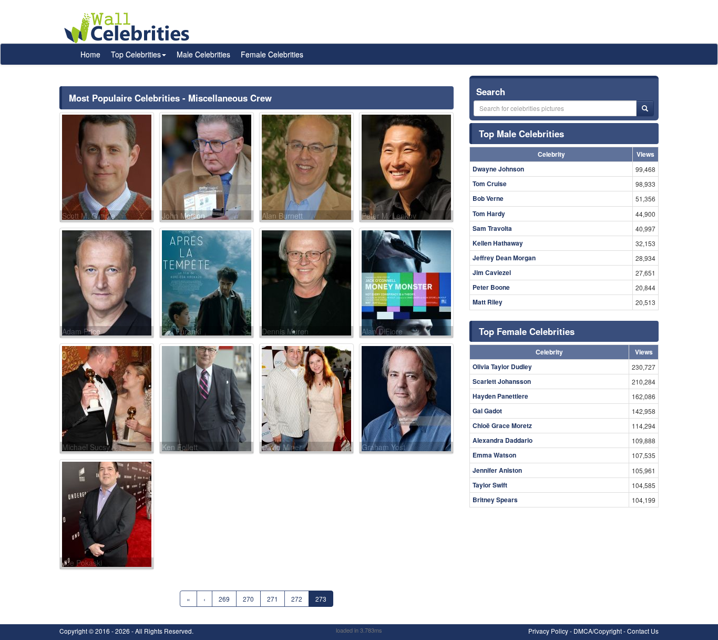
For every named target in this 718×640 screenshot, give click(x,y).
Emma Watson (494, 455)
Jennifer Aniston (497, 470)
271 (272, 598)
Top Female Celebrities (527, 331)
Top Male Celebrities (521, 133)
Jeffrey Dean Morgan (504, 257)
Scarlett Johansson (502, 381)
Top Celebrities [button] (136, 54)
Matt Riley (487, 302)
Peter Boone (491, 287)
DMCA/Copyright (597, 630)
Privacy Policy (548, 630)
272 (296, 598)
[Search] (645, 108)
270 (248, 598)
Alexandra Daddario (502, 440)
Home (90, 54)
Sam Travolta (492, 228)
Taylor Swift (490, 485)
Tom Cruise (490, 183)
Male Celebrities (203, 54)
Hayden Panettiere (500, 396)
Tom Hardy (489, 213)
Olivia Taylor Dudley (502, 366)
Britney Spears (495, 499)
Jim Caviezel (492, 272)
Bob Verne (488, 198)
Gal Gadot (487, 410)
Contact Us (643, 630)
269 (224, 598)
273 (320, 598)
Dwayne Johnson (498, 169)
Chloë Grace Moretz (502, 425)
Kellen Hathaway (498, 243)
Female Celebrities (272, 54)
